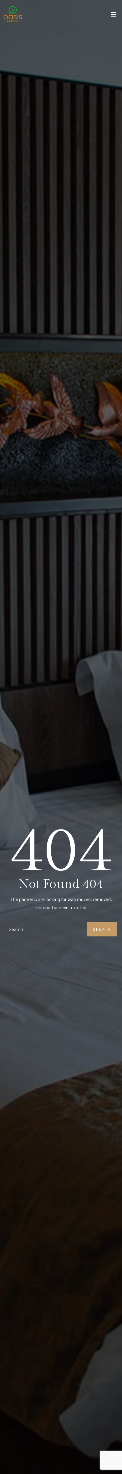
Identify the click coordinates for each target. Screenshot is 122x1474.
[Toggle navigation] (113, 16)
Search (102, 929)
